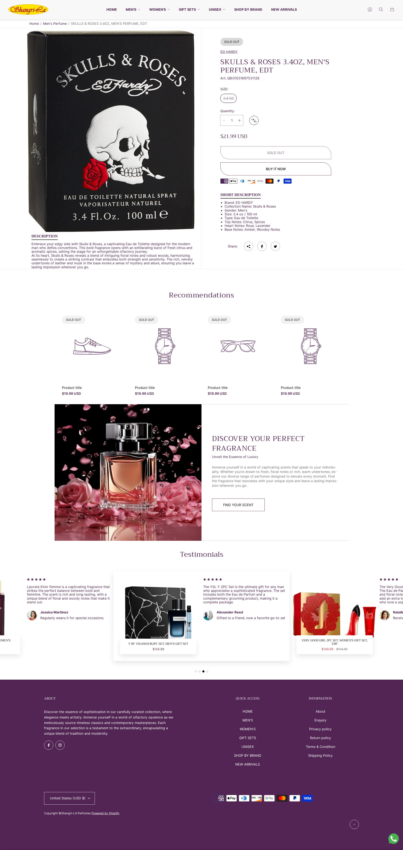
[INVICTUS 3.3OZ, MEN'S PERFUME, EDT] (334, 616)
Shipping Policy (320, 755)
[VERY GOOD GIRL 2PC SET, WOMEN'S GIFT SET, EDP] (158, 616)
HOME (248, 711)
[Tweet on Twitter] (275, 246)
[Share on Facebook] (262, 246)
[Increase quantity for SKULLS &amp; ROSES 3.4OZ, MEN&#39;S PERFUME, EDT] (239, 120)
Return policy (320, 738)
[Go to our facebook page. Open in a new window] (48, 745)
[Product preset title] (92, 346)
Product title (72, 387)
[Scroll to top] (354, 824)
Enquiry (320, 720)
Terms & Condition (320, 747)
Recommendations (201, 295)
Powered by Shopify (105, 813)
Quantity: (227, 111)
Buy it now (276, 169)
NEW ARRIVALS (247, 764)
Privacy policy (320, 729)
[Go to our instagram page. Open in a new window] (60, 745)
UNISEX (248, 747)
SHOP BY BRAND (247, 755)
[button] (196, 671)
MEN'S (247, 720)
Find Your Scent (238, 505)
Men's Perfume (55, 23)
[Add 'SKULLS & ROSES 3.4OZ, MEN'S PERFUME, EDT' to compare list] (254, 120)
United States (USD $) (67, 798)
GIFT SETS (247, 738)
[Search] (381, 9)
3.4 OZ (228, 98)
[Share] (248, 246)
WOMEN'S (248, 729)
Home (34, 23)
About (320, 711)
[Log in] (369, 9)
